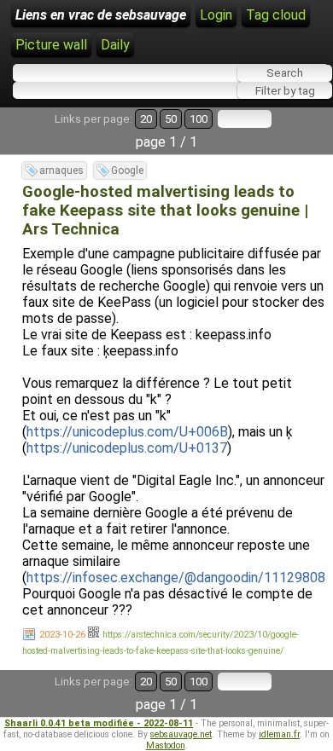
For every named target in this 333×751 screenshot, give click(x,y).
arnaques (61, 170)
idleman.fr (279, 734)
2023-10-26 (62, 634)
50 (171, 119)
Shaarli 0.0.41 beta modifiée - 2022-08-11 (98, 723)
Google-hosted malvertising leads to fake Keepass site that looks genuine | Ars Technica (165, 210)
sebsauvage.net (181, 734)
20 (146, 119)
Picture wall (51, 45)
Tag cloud (276, 15)
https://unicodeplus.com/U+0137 (126, 448)
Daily (115, 45)
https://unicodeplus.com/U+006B (127, 432)
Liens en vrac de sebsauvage (100, 15)
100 (198, 119)
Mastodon (165, 745)
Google (127, 170)
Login (216, 15)
